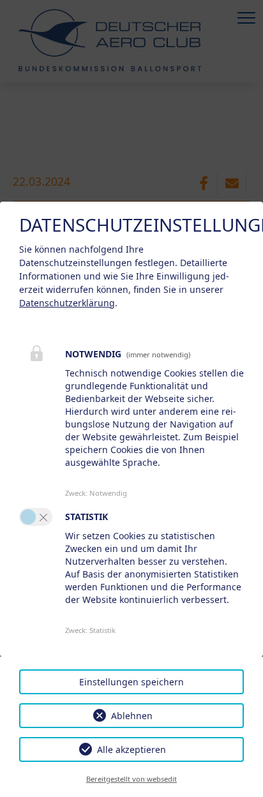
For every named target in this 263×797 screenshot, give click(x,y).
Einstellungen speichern (131, 682)
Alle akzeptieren (131, 749)
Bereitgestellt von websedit (131, 779)
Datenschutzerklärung (67, 303)
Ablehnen (132, 716)
